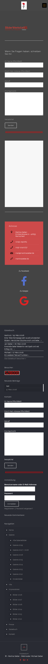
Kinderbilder (18, 579)
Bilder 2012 (17, 619)
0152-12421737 (21, 247)
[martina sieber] (24, 5)
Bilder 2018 (17, 595)
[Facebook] (20, 660)
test (7, 386)
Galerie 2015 (18, 560)
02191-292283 (21, 242)
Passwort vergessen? (24, 509)
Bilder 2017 (17, 600)
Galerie (11, 535)
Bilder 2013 (17, 614)
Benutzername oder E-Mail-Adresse (20, 485)
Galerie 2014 (18, 565)
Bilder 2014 (17, 609)
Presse (11, 624)
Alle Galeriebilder (20, 540)
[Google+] (24, 660)
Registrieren (9, 509)
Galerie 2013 (18, 569)
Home (11, 530)
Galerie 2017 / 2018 (21, 550)
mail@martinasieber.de (24, 253)
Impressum (24, 654)
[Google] (24, 301)
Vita (10, 584)
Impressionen (14, 589)
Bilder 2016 (17, 604)
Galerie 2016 (18, 555)
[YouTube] (27, 660)
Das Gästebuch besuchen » (15, 359)
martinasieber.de (22, 259)
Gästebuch (13, 629)
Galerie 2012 (18, 574)
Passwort (8, 493)
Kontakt (12, 634)
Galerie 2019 (18, 545)
